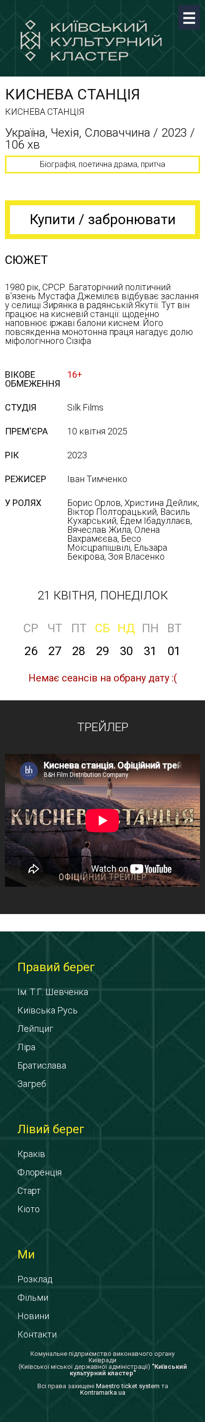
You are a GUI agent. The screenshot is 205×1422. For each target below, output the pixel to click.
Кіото (28, 1209)
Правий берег (56, 967)
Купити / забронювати (103, 219)
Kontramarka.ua (102, 1392)
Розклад (35, 1279)
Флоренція (39, 1172)
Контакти (37, 1334)
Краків (31, 1154)
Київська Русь (47, 1010)
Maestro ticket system (128, 1386)
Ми (26, 1254)
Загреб (31, 1084)
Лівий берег (51, 1129)
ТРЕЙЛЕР (102, 727)
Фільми (32, 1297)
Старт (29, 1190)
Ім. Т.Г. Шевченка (52, 992)
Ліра (26, 1047)
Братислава (41, 1065)
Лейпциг (35, 1028)
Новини (33, 1316)
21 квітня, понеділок (102, 595)
